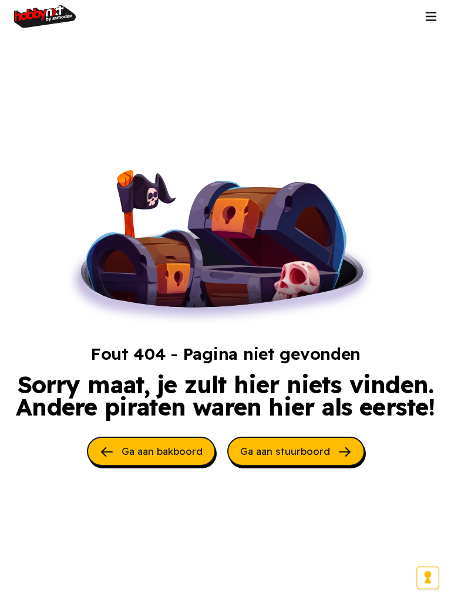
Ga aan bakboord (161, 451)
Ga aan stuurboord (286, 451)
